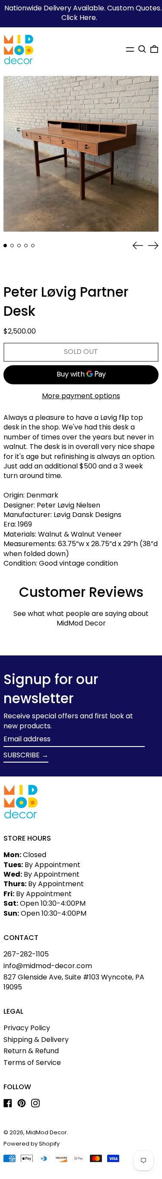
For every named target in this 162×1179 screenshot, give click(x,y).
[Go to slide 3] (19, 245)
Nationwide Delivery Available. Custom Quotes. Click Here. (83, 13)
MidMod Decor (46, 1132)
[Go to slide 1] (5, 245)
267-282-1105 (26, 954)
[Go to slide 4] (26, 245)
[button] (142, 49)
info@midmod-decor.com (47, 966)
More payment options (81, 396)
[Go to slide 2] (12, 245)
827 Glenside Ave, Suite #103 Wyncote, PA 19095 (73, 982)
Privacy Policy (26, 1028)
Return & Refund (31, 1051)
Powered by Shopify (31, 1143)
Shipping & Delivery (36, 1040)
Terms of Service (32, 1063)
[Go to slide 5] (33, 245)
